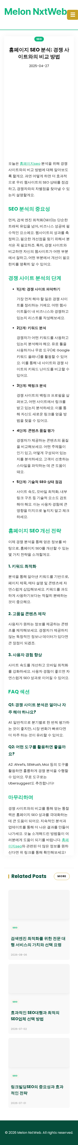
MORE (61, 876)
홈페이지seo (30, 163)
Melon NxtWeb (35, 11)
